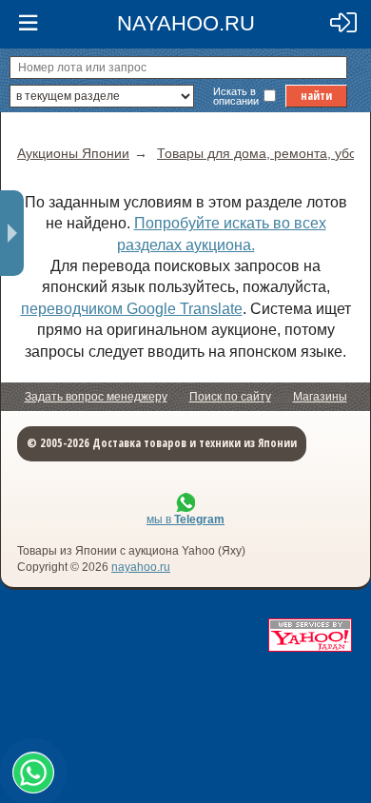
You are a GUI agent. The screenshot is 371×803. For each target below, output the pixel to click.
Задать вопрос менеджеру (96, 396)
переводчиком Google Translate (132, 309)
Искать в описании (236, 96)
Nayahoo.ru (186, 23)
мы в (185, 519)
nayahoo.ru (140, 567)
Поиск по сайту (230, 396)
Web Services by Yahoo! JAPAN (310, 635)
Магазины (320, 396)
